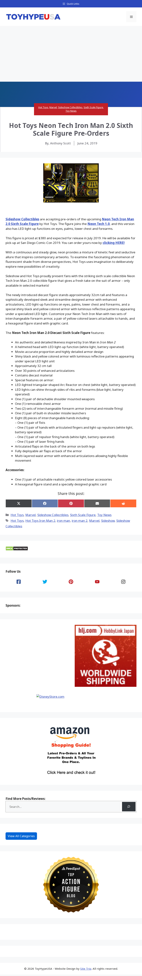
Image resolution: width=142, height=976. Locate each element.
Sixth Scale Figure (93, 107)
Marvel (53, 107)
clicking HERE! (114, 243)
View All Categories (21, 836)
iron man (63, 520)
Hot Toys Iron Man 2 (40, 520)
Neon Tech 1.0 (98, 224)
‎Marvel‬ (94, 520)
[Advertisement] (71, 54)
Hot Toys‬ (17, 520)
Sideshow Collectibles (70, 107)
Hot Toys (43, 107)
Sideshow (108, 520)
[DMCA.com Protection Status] (17, 549)
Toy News (71, 110)
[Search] (129, 806)
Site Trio (85, 968)
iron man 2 (79, 520)
